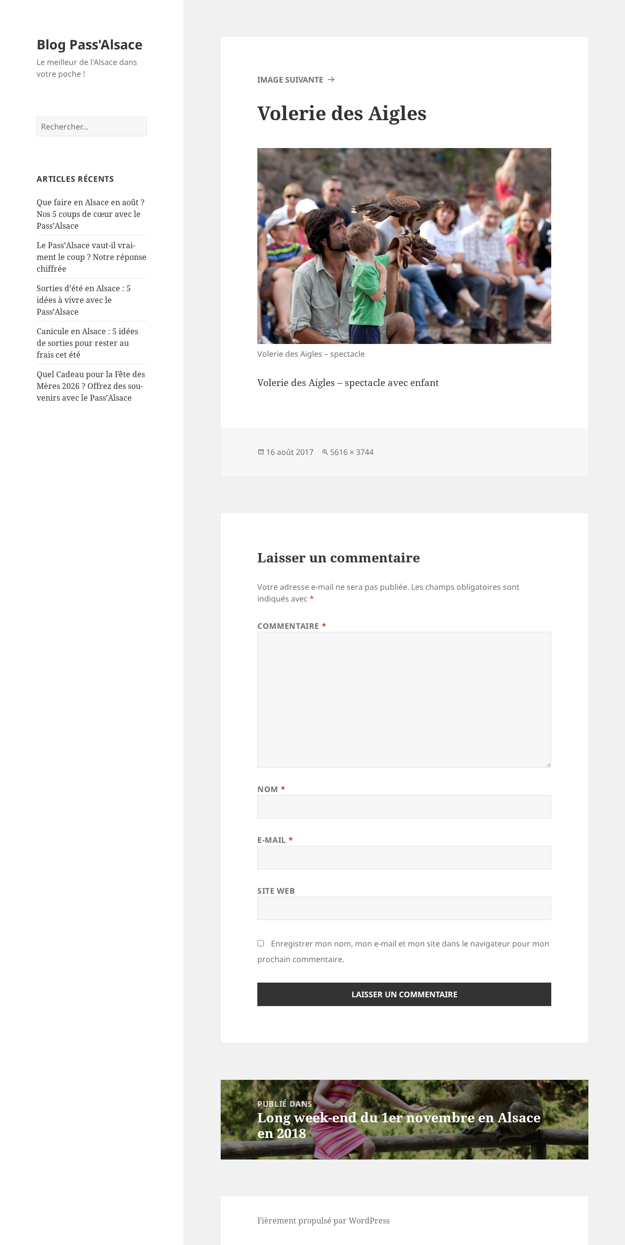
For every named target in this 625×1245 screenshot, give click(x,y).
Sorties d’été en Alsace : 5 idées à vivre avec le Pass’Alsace (84, 300)
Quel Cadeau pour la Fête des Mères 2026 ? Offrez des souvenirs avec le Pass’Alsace (91, 386)
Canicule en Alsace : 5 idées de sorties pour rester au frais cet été (87, 343)
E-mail (275, 840)
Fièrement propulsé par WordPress (323, 1220)
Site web (276, 890)
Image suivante (290, 79)
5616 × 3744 (352, 452)
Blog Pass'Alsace (90, 44)
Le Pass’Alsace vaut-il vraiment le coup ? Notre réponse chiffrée (91, 257)
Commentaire (291, 626)
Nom (271, 789)
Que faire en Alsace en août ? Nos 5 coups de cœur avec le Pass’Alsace (91, 214)
